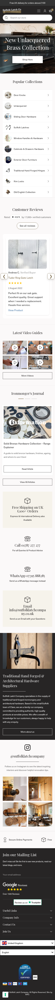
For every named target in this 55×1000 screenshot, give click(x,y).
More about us (27, 731)
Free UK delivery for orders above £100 (27, 2)
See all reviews (27, 225)
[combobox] (27, 943)
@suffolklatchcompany (27, 756)
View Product (15, 310)
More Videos (27, 375)
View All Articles (27, 482)
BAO (27, 994)
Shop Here (27, 59)
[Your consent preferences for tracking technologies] (5, 995)
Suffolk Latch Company (18, 992)
